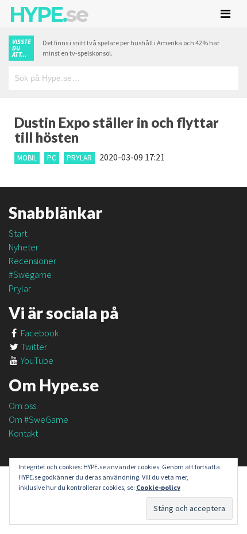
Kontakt (23, 433)
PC (51, 158)
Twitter (33, 346)
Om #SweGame (38, 419)
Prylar (79, 158)
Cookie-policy (158, 487)
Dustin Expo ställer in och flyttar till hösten (116, 130)
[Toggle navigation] (225, 13)
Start (18, 233)
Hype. (48, 14)
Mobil (27, 158)
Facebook (39, 333)
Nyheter (23, 247)
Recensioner (32, 260)
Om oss (22, 405)
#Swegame (30, 274)
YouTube (36, 360)
